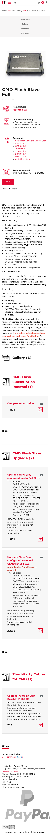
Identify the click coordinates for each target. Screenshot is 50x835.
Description (25, 19)
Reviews (25, 33)
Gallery (25, 24)
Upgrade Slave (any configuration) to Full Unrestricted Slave (20, 560)
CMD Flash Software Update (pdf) (31, 141)
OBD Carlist (20, 146)
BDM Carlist (20, 154)
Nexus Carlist (21, 156)
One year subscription (20, 404)
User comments (12, 757)
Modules (25, 29)
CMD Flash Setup (23, 159)
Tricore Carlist (21, 149)
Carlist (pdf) (20, 143)
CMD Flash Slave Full (36, 10)
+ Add (8, 181)
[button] (10, 2)
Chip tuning (17, 10)
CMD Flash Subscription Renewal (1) (23, 382)
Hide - (5, 431)
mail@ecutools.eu (10, 771)
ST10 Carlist (20, 151)
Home (4, 10)
